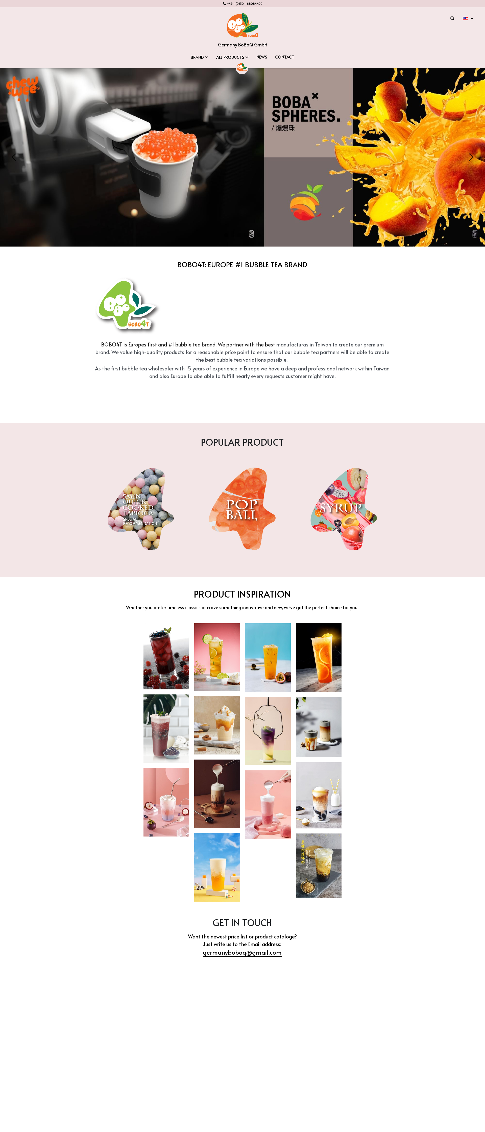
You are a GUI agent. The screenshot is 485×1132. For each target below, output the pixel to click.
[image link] (242, 25)
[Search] (452, 18)
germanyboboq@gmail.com (242, 952)
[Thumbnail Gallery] (166, 656)
